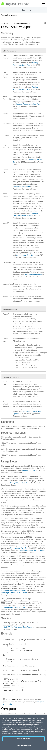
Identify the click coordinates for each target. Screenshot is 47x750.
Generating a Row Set (21, 186)
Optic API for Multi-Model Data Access (17, 627)
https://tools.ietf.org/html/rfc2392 (13, 590)
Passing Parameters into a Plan (28, 104)
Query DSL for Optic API (19, 483)
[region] (23, 732)
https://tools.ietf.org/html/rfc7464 (13, 607)
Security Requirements (33, 274)
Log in (24, 10)
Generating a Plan (28, 470)
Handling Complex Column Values (32, 550)
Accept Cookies (23, 739)
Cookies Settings (23, 745)
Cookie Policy (32, 729)
